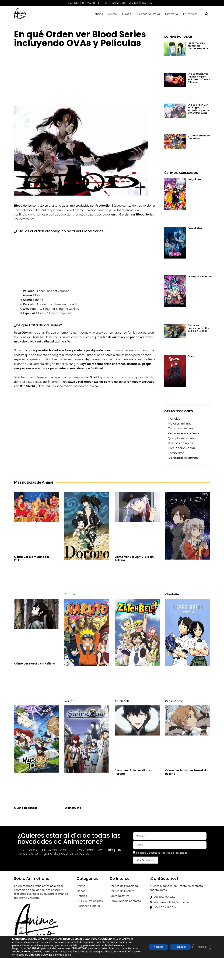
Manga (126, 14)
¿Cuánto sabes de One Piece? (198, 137)
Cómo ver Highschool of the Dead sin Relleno (198, 328)
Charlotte (172, 594)
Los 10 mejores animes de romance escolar (197, 45)
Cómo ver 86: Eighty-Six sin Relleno (134, 558)
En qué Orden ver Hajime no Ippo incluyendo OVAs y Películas (198, 78)
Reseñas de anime (181, 443)
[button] (206, 14)
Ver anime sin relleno (183, 433)
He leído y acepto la (161, 852)
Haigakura (194, 179)
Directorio (171, 14)
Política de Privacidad (174, 852)
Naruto (69, 701)
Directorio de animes (183, 457)
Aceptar (158, 946)
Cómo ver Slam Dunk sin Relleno (31, 558)
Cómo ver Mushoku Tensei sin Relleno (186, 772)
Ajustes (202, 946)
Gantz (191, 356)
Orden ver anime (180, 428)
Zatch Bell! (122, 701)
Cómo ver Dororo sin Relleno (34, 664)
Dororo (69, 594)
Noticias (97, 14)
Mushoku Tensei (25, 808)
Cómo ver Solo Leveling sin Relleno (134, 772)
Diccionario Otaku (148, 14)
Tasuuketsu (194, 228)
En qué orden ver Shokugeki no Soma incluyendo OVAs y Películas (198, 109)
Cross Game (174, 701)
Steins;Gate (72, 808)
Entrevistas (190, 14)
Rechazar (180, 946)
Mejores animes (179, 423)
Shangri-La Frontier (199, 276)
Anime (112, 14)
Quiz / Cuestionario (182, 438)
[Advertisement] (85, 75)
